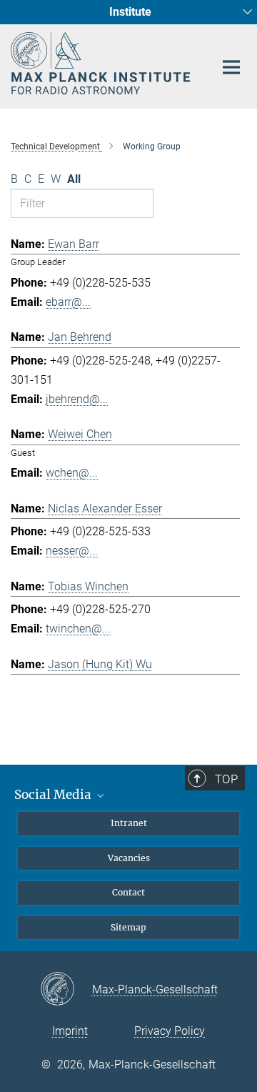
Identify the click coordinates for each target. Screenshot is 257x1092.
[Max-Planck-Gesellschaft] (66, 990)
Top (226, 779)
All (74, 179)
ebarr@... (68, 302)
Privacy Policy (169, 1031)
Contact (128, 892)
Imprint (70, 1031)
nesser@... (72, 550)
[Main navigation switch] (231, 67)
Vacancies (129, 858)
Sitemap (128, 927)
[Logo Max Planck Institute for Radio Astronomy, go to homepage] (102, 63)
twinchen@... (78, 628)
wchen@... (72, 473)
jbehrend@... (77, 399)
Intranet (129, 823)
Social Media (54, 795)
